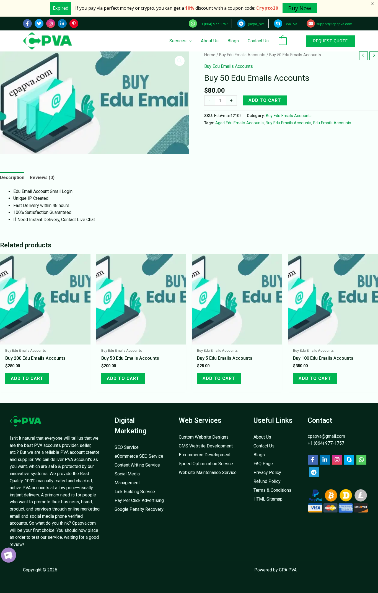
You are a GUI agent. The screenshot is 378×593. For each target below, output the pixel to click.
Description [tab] (12, 177)
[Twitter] (39, 23)
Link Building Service (135, 491)
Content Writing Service (137, 465)
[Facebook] (27, 23)
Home (209, 54)
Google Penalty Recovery (139, 509)
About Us (262, 437)
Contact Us (264, 446)
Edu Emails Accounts (332, 123)
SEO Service (127, 447)
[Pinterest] (73, 23)
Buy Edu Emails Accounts (242, 54)
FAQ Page (263, 463)
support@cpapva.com (334, 24)
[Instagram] (50, 23)
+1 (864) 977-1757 (213, 24)
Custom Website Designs (204, 437)
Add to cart (264, 100)
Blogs (259, 454)
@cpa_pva (256, 24)
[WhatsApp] (361, 460)
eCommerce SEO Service (139, 456)
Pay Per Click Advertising (139, 500)
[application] (189, 40)
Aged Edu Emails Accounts (239, 123)
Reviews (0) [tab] (42, 177)
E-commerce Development (205, 454)
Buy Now (299, 8)
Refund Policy (267, 481)
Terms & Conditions (272, 490)
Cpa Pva (290, 24)
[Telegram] (314, 472)
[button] (323, 41)
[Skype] (349, 460)
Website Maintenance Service (208, 472)
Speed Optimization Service (206, 463)
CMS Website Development (206, 446)
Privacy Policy (267, 472)
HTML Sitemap (268, 499)
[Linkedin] (62, 23)
